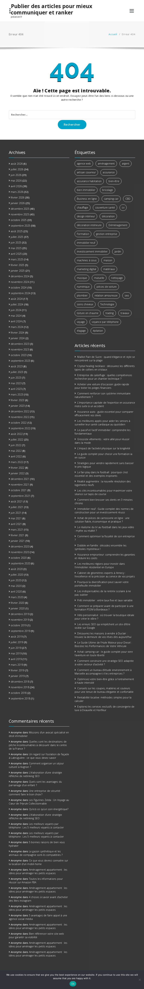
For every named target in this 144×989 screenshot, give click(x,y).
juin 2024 (16, 310)
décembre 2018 (20, 681)
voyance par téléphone (105, 322)
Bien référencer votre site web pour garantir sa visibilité (36, 935)
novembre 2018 (20, 687)
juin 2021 (16, 512)
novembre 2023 (20, 349)
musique (82, 278)
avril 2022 (16, 456)
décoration (108, 216)
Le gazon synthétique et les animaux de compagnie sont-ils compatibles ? (36, 853)
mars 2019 (17, 664)
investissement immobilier (92, 251)
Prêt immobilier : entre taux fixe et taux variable (105, 600)
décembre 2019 (20, 614)
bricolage (107, 190)
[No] (139, 979)
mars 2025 (17, 259)
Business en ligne (87, 198)
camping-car (111, 198)
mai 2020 (16, 586)
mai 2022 (16, 450)
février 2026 (17, 197)
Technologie (107, 304)
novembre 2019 (20, 619)
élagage (81, 330)
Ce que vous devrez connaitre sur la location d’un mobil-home (38, 862)
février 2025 (17, 265)
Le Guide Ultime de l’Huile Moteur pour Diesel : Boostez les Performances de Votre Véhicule (103, 644)
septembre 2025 (20, 225)
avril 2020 (16, 591)
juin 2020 (16, 580)
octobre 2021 (19, 490)
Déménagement (118, 225)
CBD (127, 198)
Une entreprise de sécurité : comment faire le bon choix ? (35, 792)
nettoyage (117, 278)
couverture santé (105, 207)
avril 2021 (16, 524)
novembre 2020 (20, 552)
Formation (83, 234)
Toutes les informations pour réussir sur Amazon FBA (36, 880)
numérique (83, 286)
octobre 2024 (19, 287)
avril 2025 (16, 253)
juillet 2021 (17, 507)
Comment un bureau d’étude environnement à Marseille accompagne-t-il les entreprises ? (103, 671)
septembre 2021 (20, 495)
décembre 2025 (20, 208)
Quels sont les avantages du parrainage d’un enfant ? (35, 783)
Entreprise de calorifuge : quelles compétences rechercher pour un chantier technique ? (103, 376)
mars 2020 (17, 597)
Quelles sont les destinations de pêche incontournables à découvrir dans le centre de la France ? (38, 745)
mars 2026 (17, 192)
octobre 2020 (19, 557)
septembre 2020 (20, 563)
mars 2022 (17, 462)
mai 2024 (16, 315)
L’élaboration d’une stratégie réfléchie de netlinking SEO (35, 774)
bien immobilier (86, 190)
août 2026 (17, 163)
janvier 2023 (18, 405)
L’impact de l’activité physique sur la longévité (103, 448)
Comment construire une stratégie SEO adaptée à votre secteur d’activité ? (104, 662)
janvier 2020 (18, 608)
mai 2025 (16, 248)
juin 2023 (16, 377)
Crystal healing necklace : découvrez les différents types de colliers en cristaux (105, 367)
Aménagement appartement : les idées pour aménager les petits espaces (38, 871)
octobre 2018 (19, 693)
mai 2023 (16, 383)
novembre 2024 (20, 282)
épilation (98, 330)
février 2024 (17, 332)
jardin (117, 251)
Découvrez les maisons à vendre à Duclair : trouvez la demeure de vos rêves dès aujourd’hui (103, 635)
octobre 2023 (19, 355)
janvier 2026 (18, 203)
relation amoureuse (106, 295)
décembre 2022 (20, 411)
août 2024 (17, 298)
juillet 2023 (17, 372)
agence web (84, 163)
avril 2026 (16, 186)
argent (125, 163)
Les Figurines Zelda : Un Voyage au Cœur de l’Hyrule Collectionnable (39, 801)
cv (123, 207)
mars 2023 (17, 394)
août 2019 (17, 636)
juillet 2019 (17, 642)
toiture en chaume (87, 313)
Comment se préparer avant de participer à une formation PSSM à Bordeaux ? (104, 607)
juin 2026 (16, 175)
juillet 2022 (17, 439)
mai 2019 (16, 653)
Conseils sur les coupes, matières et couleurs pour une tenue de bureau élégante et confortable (104, 690)
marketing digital (86, 269)
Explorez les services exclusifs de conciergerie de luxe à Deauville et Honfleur (104, 708)
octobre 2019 (19, 625)
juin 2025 (16, 242)
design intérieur (86, 216)
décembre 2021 (20, 479)
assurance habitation (89, 181)
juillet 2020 (17, 574)
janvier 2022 (18, 473)
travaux (125, 313)
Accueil (113, 34)
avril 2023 (16, 389)
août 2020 (17, 569)
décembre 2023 (20, 343)
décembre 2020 (20, 546)
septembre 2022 (20, 428)
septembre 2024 (20, 293)
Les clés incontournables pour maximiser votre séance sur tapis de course (103, 492)
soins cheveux (85, 304)
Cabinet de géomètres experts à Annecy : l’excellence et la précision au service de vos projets (105, 574)
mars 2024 (17, 327)
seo (127, 295)
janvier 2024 (18, 338)
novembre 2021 (20, 484)
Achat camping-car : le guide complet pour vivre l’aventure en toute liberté (104, 653)
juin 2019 (16, 647)
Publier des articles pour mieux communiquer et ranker (51, 9)
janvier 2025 (18, 270)
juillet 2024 (17, 304)
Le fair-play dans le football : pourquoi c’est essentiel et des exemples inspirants (101, 474)
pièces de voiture (107, 286)
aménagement (106, 163)
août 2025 (17, 231)
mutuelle (99, 278)
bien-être (114, 181)
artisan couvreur (86, 172)
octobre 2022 (19, 422)
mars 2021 (17, 529)
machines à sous (87, 260)
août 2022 (17, 434)
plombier (82, 295)
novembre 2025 (20, 214)
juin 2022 (16, 445)
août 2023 (17, 366)
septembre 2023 (20, 360)
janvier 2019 (18, 676)
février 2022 (17, 467)
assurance (109, 172)
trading (110, 313)
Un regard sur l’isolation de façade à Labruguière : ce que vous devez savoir (39, 756)
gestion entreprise (106, 234)
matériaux (109, 269)
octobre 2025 (19, 220)
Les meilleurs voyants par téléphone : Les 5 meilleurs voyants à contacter (36, 825)
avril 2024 (16, 321)
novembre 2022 (20, 417)
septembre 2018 (20, 698)
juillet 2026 (17, 169)
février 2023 (17, 400)
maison (108, 260)
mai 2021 (16, 518)
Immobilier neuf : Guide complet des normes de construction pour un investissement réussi (104, 510)
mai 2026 (16, 180)
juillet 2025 (17, 237)
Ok (72, 983)
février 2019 (17, 670)
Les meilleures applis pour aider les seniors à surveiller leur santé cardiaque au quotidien (102, 422)
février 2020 (17, 602)
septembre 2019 (20, 631)
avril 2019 (16, 659)
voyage (81, 322)
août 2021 (17, 501)
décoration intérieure (89, 225)
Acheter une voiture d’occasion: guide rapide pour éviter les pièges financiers (102, 386)
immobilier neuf (86, 242)
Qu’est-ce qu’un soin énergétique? (48, 809)
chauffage (82, 207)
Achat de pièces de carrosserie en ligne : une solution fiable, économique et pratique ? (102, 519)
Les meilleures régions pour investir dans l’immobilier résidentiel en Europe (100, 565)
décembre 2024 (20, 276)
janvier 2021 (18, 541)
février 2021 (17, 535)
